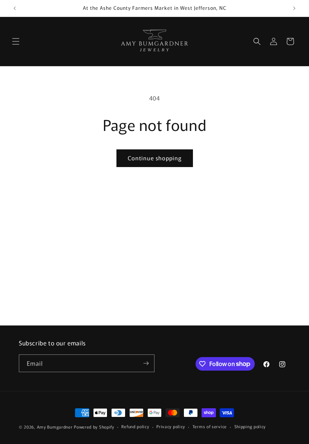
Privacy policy (170, 426)
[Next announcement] (294, 8)
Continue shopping (155, 158)
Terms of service (210, 426)
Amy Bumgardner (55, 427)
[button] (16, 41)
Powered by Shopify (94, 427)
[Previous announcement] (14, 8)
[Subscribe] (146, 363)
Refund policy (135, 426)
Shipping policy (250, 426)
